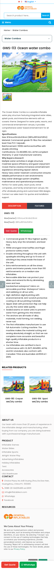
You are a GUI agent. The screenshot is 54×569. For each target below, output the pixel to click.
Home (7, 30)
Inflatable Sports (10, 452)
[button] (50, 22)
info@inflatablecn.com (16, 492)
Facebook (9, 500)
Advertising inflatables (13, 459)
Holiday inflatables (11, 462)
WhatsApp (26, 230)
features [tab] (39, 205)
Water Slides (8, 448)
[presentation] (4, 389)
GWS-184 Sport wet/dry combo (40, 400)
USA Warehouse (10, 473)
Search (45, 15)
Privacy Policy (19, 549)
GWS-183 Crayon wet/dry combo (14, 400)
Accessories (8, 470)
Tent (4, 466)
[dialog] (27, 539)
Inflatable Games (10, 444)
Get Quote (11, 230)
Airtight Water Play (11, 455)
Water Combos (20, 30)
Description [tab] (14, 205)
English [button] (30, 1)
